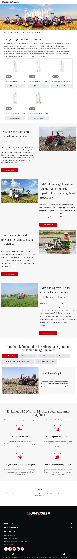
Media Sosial (9, 545)
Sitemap (56, 557)
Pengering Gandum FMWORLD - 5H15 (61, 81)
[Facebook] (6, 549)
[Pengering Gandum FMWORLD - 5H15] (61, 66)
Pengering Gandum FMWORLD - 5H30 (38, 114)
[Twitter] (14, 549)
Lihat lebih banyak (10, 170)
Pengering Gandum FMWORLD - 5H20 (15, 114)
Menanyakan (16, 86)
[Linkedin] (10, 549)
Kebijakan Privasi (65, 557)
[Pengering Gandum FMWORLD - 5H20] (15, 98)
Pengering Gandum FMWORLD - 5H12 (38, 81)
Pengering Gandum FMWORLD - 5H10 (15, 81)
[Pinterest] (22, 549)
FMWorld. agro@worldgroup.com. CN (18, 542)
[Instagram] (18, 549)
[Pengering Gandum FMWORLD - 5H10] (15, 66)
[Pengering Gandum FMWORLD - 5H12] (38, 66)
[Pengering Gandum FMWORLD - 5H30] (38, 98)
